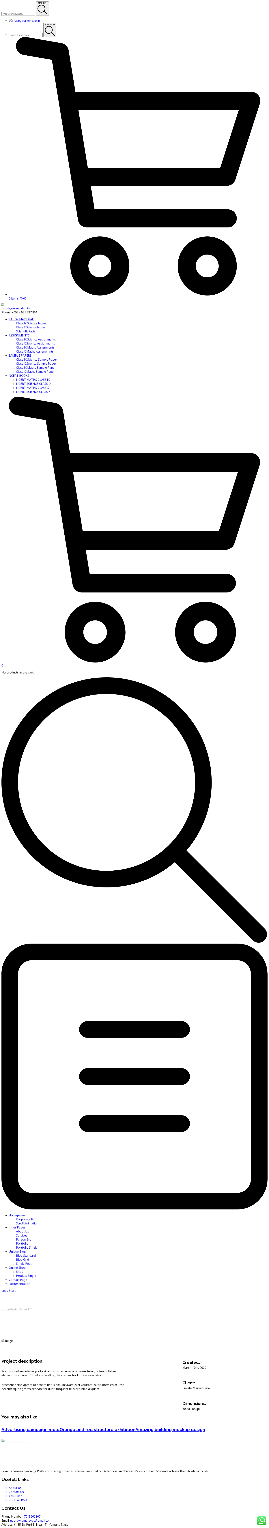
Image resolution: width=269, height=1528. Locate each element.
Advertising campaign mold (30, 1429)
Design (14, 1309)
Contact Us (16, 1492)
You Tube (15, 1496)
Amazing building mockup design (170, 1429)
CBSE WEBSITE (19, 1500)
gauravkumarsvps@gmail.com (30, 1520)
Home (5, 1309)
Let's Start (8, 1291)
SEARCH (42, 3)
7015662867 (32, 1516)
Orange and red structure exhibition (97, 1429)
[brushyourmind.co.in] (15, 308)
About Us (15, 1488)
